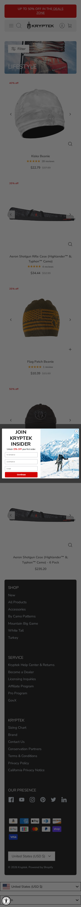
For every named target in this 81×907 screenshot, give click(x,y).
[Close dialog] (76, 431)
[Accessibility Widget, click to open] (6, 900)
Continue (21, 475)
